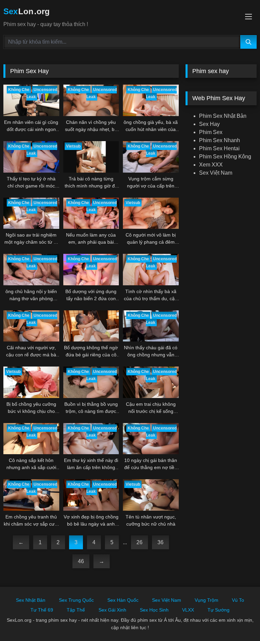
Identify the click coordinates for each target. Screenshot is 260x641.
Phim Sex (210, 132)
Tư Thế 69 (41, 610)
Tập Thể (76, 610)
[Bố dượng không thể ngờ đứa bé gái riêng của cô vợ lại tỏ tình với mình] (91, 326)
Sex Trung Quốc (76, 600)
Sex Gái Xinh (112, 610)
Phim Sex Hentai (219, 148)
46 (81, 561)
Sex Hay (209, 124)
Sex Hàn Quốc (122, 600)
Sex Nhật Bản (30, 600)
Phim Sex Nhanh (219, 140)
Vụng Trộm (206, 600)
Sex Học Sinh (154, 610)
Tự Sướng (219, 610)
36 (160, 542)
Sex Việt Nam (215, 173)
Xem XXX (211, 165)
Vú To (238, 600)
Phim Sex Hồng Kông (225, 156)
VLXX (188, 610)
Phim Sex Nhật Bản (222, 116)
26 (139, 542)
